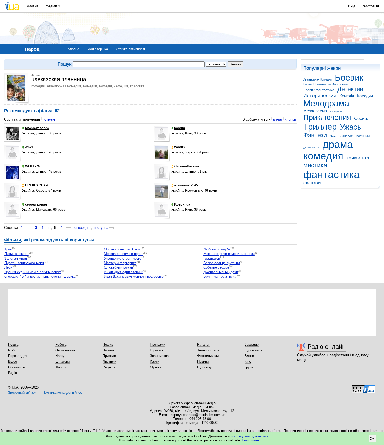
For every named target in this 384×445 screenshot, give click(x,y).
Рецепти (109, 367)
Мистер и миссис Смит (122, 249)
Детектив (350, 89)
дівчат (277, 119)
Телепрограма (208, 350)
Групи (249, 367)
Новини (203, 361)
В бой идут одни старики (123, 272)
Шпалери (62, 361)
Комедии (365, 96)
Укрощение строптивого (122, 258)
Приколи (109, 356)
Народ (60, 356)
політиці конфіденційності (251, 436)
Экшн (333, 136)
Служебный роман (118, 268)
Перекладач (17, 356)
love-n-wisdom (37, 128)
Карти (154, 361)
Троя (8, 249)
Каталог (203, 344)
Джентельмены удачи (220, 272)
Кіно (248, 361)
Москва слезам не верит (123, 254)
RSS (11, 350)
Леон (8, 268)
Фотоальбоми (208, 356)
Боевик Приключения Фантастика (325, 84)
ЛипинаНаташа (186, 166)
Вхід (351, 6)
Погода (108, 350)
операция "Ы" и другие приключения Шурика (39, 277)
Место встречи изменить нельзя (229, 254)
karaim (179, 128)
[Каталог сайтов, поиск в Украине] (363, 387)
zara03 (179, 147)
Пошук (108, 344)
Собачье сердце (216, 268)
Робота (60, 344)
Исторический (319, 95)
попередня (81, 228)
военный (363, 136)
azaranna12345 (186, 185)
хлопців (291, 119)
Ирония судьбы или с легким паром (32, 272)
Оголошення (65, 350)
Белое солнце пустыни (221, 263)
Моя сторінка (97, 49)
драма (338, 144)
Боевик (349, 77)
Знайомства (159, 356)
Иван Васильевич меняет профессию (134, 277)
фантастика (331, 174)
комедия (323, 156)
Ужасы (351, 127)
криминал (357, 158)
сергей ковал (36, 204)
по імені (49, 119)
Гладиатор (211, 258)
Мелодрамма (315, 111)
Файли (60, 367)
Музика (155, 367)
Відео (12, 361)
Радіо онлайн (326, 346)
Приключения (327, 117)
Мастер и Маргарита (120, 263)
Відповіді (204, 367)
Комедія (347, 96)
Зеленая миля (15, 258)
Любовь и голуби (216, 249)
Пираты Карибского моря (24, 263)
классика (137, 86)
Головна (32, 6)
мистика (315, 165)
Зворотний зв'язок (22, 393)
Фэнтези (315, 135)
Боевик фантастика (318, 90)
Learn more (250, 440)
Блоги (249, 356)
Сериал (362, 118)
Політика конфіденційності (63, 393)
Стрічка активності (130, 49)
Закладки (252, 344)
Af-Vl (29, 147)
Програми (157, 344)
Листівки (109, 361)
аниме (346, 135)
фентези (312, 182)
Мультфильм (336, 111)
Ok (372, 439)
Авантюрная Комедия (317, 79)
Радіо (12, 373)
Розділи (51, 6)
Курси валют (255, 350)
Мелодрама (326, 103)
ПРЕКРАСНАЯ (36, 185)
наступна (101, 228)
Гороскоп (157, 350)
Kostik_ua (182, 204)
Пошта (13, 344)
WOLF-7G (32, 166)
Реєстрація (370, 6)
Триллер (320, 127)
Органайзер (17, 367)
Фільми (12, 239)
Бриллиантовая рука (219, 277)
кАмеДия (121, 86)
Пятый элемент (16, 254)
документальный (311, 147)
